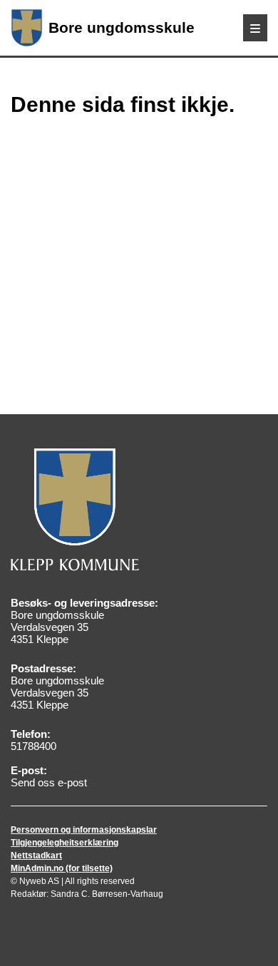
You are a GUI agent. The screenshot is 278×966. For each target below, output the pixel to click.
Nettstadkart (36, 855)
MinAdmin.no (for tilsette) (62, 868)
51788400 (33, 746)
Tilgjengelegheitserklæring (64, 843)
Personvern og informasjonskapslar (84, 830)
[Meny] (255, 27)
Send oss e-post (49, 782)
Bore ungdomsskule (121, 27)
